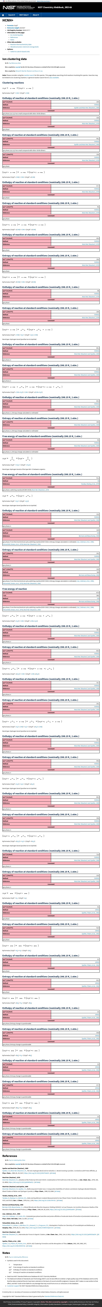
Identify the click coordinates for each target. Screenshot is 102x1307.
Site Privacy (7, 1302)
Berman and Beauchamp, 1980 (89, 536)
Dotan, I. (16, 1225)
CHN (17, 93)
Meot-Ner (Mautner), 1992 (32, 544)
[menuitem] (3, 14)
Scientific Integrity (33, 1304)
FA (98, 481)
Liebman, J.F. (13, 1216)
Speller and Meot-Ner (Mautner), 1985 (86, 108)
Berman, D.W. (6, 1207)
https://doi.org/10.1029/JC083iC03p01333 (39, 1228)
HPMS (97, 910)
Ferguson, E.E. (44, 1225)
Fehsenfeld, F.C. (7, 1225)
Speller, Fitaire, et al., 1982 (90, 913)
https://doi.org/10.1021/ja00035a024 (83, 1234)
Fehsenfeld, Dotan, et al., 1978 (13, 544)
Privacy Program (26, 1302)
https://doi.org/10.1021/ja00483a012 (21, 1182)
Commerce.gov (67, 1304)
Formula (10, 25)
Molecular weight (13, 28)
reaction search (29, 75)
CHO (17, 465)
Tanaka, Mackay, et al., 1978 (90, 484)
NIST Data (23, 15)
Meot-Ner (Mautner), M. (18, 1171)
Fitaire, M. (14, 1243)
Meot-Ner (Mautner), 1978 (90, 123)
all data (52, 1173)
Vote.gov (91, 1304)
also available (54, 78)
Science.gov (77, 1304)
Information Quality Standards (50, 1304)
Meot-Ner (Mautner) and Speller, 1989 (86, 354)
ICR (98, 533)
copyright (18, 67)
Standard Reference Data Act (54, 1296)
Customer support (13, 1286)
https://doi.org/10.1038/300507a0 (13, 1246)
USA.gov (84, 1304)
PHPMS (96, 105)
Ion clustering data (16, 35)
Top (10, 63)
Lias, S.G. (5, 1216)
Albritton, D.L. (24, 1225)
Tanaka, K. (5, 1198)
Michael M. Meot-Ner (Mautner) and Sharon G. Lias (29, 71)
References (14, 37)
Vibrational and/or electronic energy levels (24, 47)
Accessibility (16, 1302)
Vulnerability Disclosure (77, 1302)
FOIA (9, 1304)
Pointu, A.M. (22, 1243)
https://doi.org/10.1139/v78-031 (45, 1200)
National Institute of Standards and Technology (19, 7)
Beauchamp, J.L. (17, 1207)
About (35, 15)
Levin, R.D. (22, 1216)
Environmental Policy (19, 1304)
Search (11, 15)
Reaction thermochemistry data (20, 44)
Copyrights (36, 1302)
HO (22, 335)
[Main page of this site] (3, 14)
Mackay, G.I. (14, 1198)
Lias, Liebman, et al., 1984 (85, 542)
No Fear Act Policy (92, 1302)
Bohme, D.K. (22, 1198)
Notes (12, 40)
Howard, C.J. (34, 1225)
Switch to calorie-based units (20, 52)
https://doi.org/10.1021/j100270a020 (36, 1173)
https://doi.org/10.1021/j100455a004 (62, 1209)
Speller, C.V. (6, 1171)
